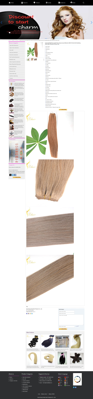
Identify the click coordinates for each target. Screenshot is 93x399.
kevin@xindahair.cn (47, 382)
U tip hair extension (14, 54)
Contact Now (17, 177)
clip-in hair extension (14, 47)
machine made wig (14, 75)
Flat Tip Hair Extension (14, 57)
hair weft (16, 40)
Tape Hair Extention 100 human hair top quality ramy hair (19, 83)
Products (38, 2)
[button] (91, 22)
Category (13, 40)
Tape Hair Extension (14, 45)
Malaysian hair (13, 68)
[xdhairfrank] (27, 313)
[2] (46, 39)
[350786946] (28, 313)
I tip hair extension (14, 52)
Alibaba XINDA (51, 394)
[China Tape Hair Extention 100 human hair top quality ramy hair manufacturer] (11, 84)
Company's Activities (13, 381)
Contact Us (62, 2)
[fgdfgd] (15, 175)
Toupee (11, 78)
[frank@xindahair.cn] (30, 313)
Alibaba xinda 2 (44, 394)
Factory (10, 377)
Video (74, 2)
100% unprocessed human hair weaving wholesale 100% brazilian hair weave (19, 94)
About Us (25, 2)
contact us (11, 379)
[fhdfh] (13, 175)
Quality (49, 2)
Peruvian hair (12, 71)
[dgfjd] (10, 175)
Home (12, 2)
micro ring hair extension (15, 61)
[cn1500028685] (32, 313)
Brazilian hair (12, 59)
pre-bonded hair (13, 66)
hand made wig (13, 73)
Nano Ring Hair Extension (15, 64)
